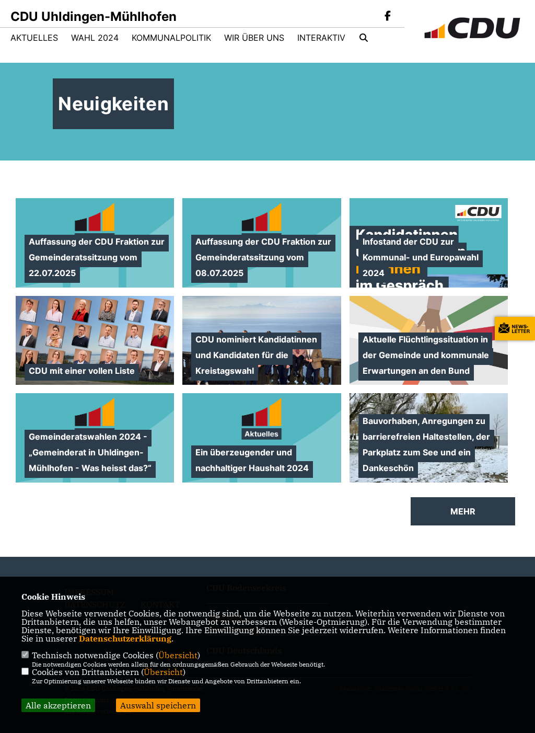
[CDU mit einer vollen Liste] (95, 340)
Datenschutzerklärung (125, 638)
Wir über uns (254, 37)
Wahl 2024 (95, 37)
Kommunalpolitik (171, 37)
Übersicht (177, 655)
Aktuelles (34, 37)
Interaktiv (321, 37)
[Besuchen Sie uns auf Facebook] (387, 16)
